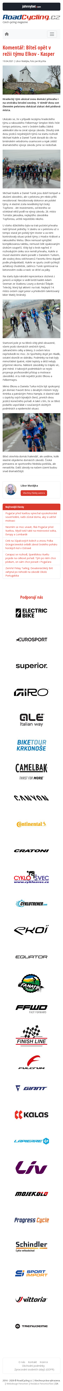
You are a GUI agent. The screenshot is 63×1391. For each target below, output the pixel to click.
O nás (22, 1362)
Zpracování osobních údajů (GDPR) (34, 1369)
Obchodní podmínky (33, 1365)
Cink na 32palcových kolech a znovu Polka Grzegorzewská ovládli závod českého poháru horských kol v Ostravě (31, 544)
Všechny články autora (34, 492)
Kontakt (32, 1362)
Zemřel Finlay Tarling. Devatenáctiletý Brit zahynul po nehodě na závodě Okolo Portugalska (29, 571)
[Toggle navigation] (52, 34)
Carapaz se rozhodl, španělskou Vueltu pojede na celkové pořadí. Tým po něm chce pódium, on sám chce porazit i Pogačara (30, 558)
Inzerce (44, 1362)
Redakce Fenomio (41, 1383)
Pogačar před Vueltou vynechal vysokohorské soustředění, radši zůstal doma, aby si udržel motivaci (31, 517)
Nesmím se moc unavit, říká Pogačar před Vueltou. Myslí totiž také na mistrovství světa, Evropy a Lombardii (31, 530)
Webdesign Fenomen (17, 1383)
